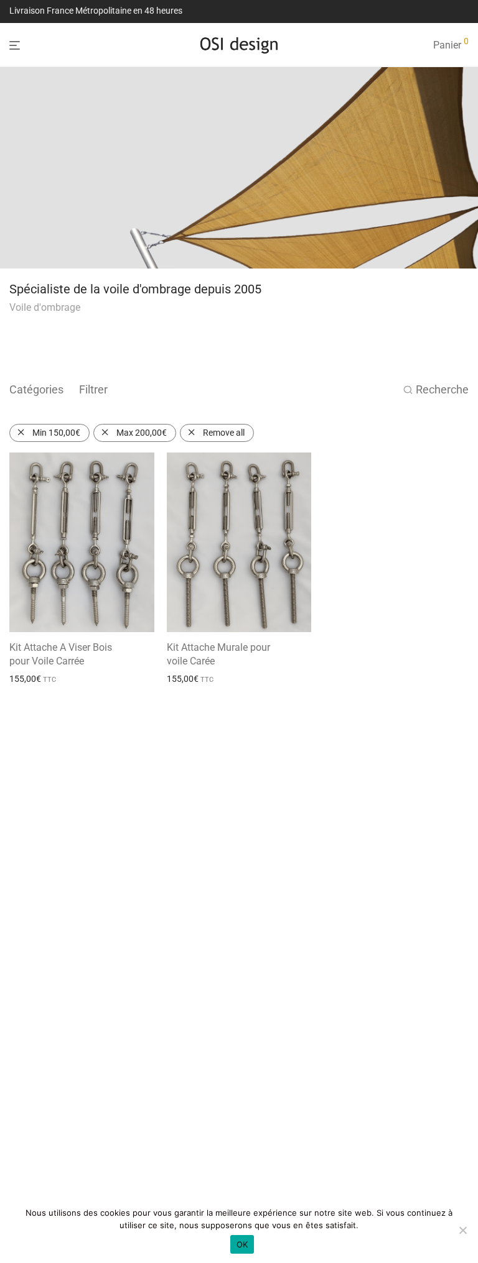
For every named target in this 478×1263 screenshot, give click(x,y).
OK (242, 1244)
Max (141, 433)
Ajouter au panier (39, 679)
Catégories (36, 389)
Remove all (224, 433)
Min (56, 433)
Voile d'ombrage (44, 307)
